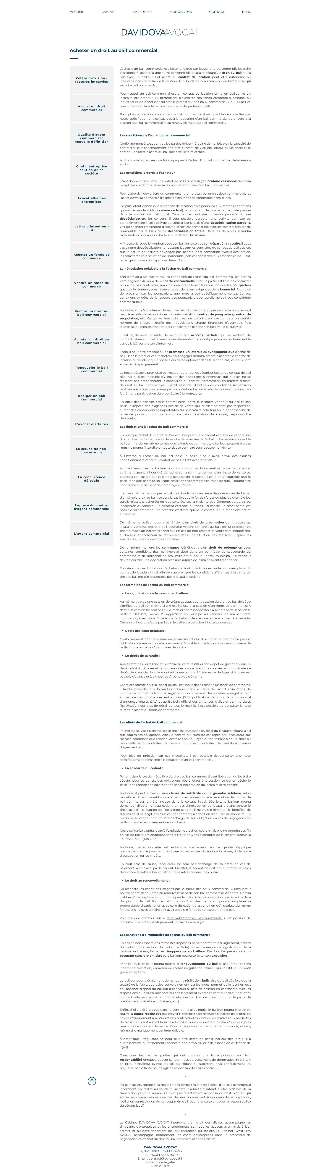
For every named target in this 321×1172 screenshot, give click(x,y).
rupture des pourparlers (177, 297)
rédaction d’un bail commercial (203, 118)
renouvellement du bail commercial (198, 123)
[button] (142, 12)
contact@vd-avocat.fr (166, 1158)
